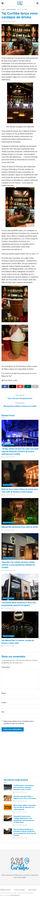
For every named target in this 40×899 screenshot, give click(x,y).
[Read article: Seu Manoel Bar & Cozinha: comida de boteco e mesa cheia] (20, 624)
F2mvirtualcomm (15, 895)
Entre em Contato (19, 890)
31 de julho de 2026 (8, 608)
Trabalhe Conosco (5, 890)
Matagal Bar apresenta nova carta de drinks (20, 527)
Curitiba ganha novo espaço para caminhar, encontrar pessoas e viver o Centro (23, 787)
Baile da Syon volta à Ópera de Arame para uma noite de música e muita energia (20, 490)
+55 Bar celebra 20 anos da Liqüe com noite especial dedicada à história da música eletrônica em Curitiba (20, 451)
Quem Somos (32, 890)
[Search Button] (37, 3)
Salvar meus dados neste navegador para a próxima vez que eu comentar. (19, 722)
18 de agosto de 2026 (8, 457)
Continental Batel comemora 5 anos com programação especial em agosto (19, 603)
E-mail (4, 702)
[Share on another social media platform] (35, 386)
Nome (4, 693)
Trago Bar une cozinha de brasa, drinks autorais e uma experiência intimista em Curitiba (18, 565)
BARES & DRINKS (22, 9)
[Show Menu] (2, 3)
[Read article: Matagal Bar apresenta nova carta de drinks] (20, 511)
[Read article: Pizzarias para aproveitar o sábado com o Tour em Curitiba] (8, 798)
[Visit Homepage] (20, 3)
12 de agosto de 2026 (8, 570)
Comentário (6, 667)
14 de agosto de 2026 (8, 530)
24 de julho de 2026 (8, 646)
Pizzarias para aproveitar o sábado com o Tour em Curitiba (24, 797)
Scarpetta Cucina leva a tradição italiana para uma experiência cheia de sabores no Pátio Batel (23, 819)
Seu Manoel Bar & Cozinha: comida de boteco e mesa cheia (18, 641)
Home (3, 9)
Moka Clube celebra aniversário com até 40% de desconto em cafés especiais (24, 807)
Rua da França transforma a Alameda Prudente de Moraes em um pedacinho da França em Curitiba (24, 832)
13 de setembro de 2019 (9, 21)
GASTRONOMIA (11, 9)
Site (3, 712)
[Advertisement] (20, 754)
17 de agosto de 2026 (8, 495)
